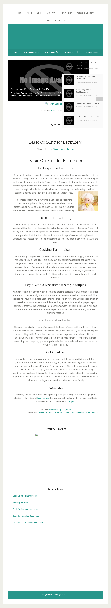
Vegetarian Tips (63, 595)
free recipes (43, 398)
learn (90, 412)
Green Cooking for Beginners (60, 410)
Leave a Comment (67, 149)
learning (95, 412)
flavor (73, 412)
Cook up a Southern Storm (25, 496)
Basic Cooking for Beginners (55, 142)
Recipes (71, 401)
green (78, 412)
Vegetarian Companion (55, 34)
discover (56, 412)
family (68, 412)
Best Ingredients (20, 502)
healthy (84, 412)
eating (62, 412)
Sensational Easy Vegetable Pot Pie (30, 89)
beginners (41, 412)
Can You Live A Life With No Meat (28, 522)
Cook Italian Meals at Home (26, 509)
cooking (49, 412)
